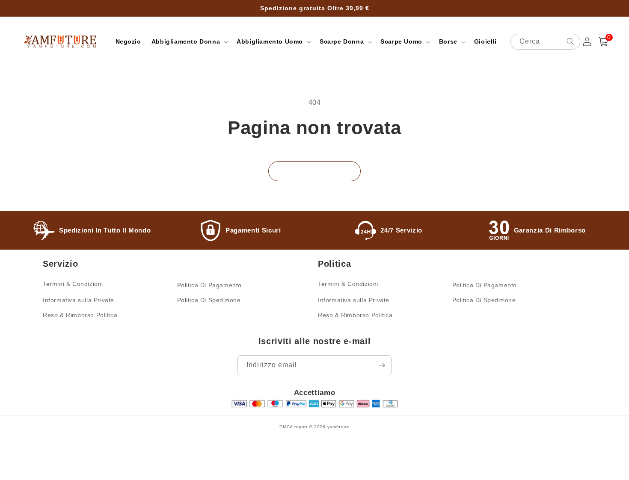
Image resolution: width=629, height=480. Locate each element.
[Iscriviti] (381, 365)
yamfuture (338, 426)
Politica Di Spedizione (209, 300)
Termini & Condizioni (73, 283)
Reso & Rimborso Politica (80, 315)
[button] (188, 41)
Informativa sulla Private (78, 300)
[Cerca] (570, 41)
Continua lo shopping (314, 170)
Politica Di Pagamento (209, 285)
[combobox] (545, 41)
